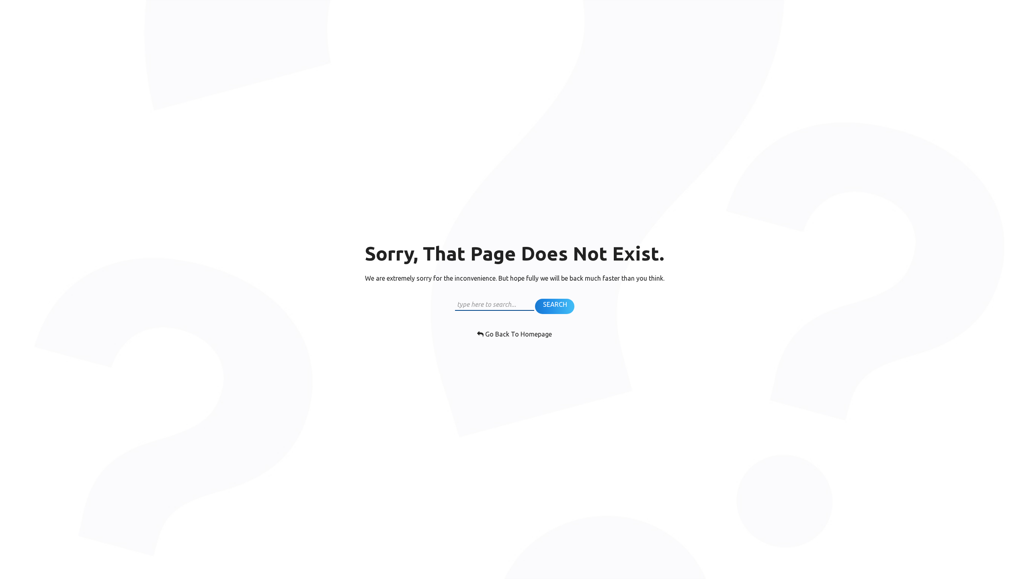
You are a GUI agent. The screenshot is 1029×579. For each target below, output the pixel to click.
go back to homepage (518, 334)
